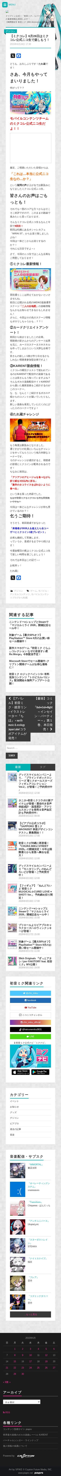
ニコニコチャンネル (32, 1015)
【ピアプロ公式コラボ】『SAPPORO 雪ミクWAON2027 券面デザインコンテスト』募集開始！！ (36, 828)
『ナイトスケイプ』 (38, 1258)
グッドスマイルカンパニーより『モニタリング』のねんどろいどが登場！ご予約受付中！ (35, 870)
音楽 (12, 1135)
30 (23, 1374)
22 (15, 1368)
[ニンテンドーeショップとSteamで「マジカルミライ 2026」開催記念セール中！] (12, 911)
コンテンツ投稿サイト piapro (17, 1429)
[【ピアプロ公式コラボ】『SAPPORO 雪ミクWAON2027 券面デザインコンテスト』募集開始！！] (12, 826)
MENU (12, 4)
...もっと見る (30, 1314)
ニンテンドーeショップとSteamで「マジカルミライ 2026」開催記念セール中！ (30, 625)
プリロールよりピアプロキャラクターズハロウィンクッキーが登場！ (35, 927)
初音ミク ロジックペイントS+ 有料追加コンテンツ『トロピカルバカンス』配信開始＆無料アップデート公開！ (29, 679)
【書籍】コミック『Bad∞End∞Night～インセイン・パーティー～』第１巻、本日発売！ (43, 714)
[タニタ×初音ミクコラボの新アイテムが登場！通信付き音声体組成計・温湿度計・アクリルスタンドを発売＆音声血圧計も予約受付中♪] (12, 803)
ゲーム (33, 591)
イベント (14, 1101)
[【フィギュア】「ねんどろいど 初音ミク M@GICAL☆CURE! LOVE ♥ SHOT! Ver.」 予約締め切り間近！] (12, 888)
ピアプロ (14, 1123)
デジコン (10, 31)
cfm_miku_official (31, 1022)
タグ (43, 767)
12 (46, 1355)
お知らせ (14, 1107)
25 (38, 1368)
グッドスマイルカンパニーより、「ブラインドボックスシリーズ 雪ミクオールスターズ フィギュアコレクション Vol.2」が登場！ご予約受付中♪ (35, 782)
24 (30, 1368)
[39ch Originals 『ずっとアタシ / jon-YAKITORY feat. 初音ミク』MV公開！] (12, 961)
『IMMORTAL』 (36, 1164)
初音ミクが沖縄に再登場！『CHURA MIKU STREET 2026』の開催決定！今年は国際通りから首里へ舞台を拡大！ (35, 849)
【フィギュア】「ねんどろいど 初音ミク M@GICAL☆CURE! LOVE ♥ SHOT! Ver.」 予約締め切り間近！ (36, 891)
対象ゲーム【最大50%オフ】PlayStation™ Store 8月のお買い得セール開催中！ (29, 638)
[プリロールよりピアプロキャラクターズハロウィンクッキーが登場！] (12, 927)
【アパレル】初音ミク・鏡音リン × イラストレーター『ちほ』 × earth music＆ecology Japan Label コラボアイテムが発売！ (17, 718)
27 (54, 1368)
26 (46, 1368)
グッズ (13, 1112)
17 (30, 1361)
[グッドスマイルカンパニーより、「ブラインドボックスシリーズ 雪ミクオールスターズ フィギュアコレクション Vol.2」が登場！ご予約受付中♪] (12, 777)
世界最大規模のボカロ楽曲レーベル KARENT (25, 1435)
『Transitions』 (35, 1202)
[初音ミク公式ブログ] (20, 11)
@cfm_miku (31, 993)
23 (23, 1368)
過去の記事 (15, 1129)
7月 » (8, 1382)
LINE (31, 1036)
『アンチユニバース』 (39, 1221)
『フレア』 (33, 1277)
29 (15, 1374)
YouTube (31, 1007)
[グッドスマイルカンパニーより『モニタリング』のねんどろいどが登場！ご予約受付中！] (12, 868)
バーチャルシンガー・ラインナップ (20, 1440)
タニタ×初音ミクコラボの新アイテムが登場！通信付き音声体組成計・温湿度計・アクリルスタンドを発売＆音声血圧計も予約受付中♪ (36, 806)
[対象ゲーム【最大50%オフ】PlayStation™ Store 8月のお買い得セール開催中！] (12, 944)
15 (15, 1361)
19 (46, 1361)
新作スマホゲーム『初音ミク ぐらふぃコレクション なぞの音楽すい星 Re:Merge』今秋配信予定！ (29, 651)
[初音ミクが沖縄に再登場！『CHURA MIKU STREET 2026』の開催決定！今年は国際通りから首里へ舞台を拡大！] (12, 846)
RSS (7, 1412)
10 (30, 1355)
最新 (18, 767)
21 (7, 1368)
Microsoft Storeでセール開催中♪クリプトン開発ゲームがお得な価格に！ (29, 664)
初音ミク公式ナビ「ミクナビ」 (31, 1043)
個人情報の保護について (15, 1446)
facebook (31, 1000)
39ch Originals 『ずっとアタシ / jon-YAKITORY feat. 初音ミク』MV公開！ (35, 961)
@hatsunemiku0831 (32, 1029)
